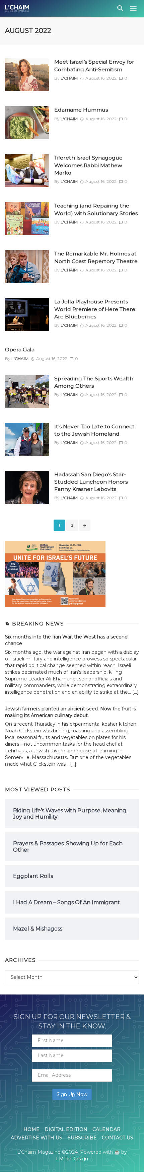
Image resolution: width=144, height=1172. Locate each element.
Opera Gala (19, 349)
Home (31, 1129)
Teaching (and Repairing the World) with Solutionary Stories (96, 209)
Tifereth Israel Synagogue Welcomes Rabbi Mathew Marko (88, 165)
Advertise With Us (36, 1138)
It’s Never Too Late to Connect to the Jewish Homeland (94, 430)
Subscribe (82, 1138)
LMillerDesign (72, 1159)
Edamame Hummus (81, 110)
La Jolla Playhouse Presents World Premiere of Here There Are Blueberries (94, 308)
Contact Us (117, 1138)
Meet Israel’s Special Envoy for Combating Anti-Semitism (94, 65)
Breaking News (38, 623)
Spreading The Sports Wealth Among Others (93, 382)
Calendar (106, 1129)
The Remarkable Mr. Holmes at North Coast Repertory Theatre (96, 257)
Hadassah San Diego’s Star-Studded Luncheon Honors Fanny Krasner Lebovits (91, 481)
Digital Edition (66, 1129)
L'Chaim (69, 78)
